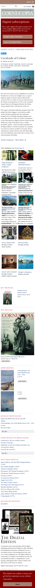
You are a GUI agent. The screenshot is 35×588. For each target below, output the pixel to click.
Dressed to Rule (5, 427)
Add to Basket (5, 361)
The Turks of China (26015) (9, 482)
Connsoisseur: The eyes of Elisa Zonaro (13, 440)
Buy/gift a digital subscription (13, 37)
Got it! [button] (17, 584)
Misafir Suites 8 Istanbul (9, 272)
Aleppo (3, 421)
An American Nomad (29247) (10, 478)
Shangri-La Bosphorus (25, 272)
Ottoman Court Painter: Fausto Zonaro (22, 292)
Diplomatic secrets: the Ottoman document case (15, 445)
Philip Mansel (15, 416)
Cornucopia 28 (19, 148)
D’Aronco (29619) (6, 475)
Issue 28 (11, 49)
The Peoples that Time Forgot (7, 165)
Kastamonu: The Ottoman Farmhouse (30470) (15, 471)
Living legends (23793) (8, 496)
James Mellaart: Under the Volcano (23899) (14, 494)
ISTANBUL (4, 504)
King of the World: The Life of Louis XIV (13, 418)
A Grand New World (7, 447)
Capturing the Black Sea (17, 356)
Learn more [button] (7, 579)
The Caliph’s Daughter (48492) (10, 466)
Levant (19, 392)
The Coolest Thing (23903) (9, 491)
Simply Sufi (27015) (7, 480)
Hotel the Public (23, 242)
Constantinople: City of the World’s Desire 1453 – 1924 (23, 372)
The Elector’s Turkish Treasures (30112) (13, 473)
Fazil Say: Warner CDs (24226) (10, 489)
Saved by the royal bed (8, 449)
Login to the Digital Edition (12, 42)
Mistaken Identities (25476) (9, 487)
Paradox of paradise (7, 442)
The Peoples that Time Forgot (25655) (12, 484)
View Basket (27, 6)
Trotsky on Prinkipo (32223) (9, 469)
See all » (5, 431)
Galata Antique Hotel (8, 242)
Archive (4, 49)
